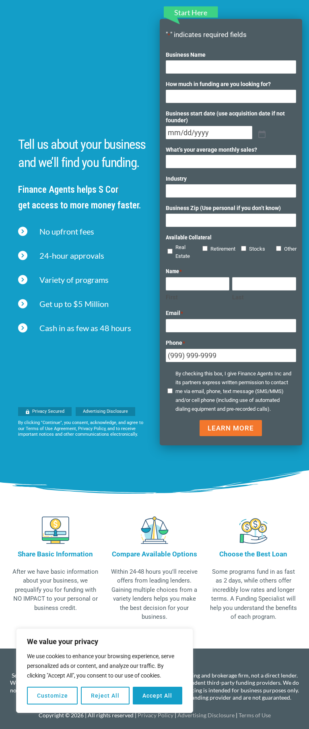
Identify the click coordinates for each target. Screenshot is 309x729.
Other (288, 249)
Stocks (253, 249)
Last (238, 297)
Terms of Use (255, 715)
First (172, 297)
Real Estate (179, 251)
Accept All (157, 695)
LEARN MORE (231, 428)
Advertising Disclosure (206, 715)
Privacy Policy (155, 715)
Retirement (216, 249)
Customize (52, 695)
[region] (104, 670)
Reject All (105, 695)
